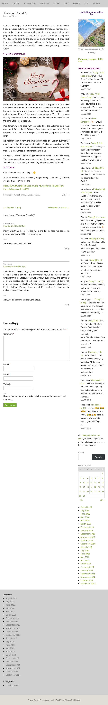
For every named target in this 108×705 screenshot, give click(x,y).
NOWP (56, 3)
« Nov (80, 499)
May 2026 (85, 517)
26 (91, 491)
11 (88, 482)
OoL (87, 3)
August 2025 (86, 547)
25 (88, 491)
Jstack (76, 3)
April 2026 (85, 520)
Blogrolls (29, 3)
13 (95, 482)
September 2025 (88, 543)
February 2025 (87, 567)
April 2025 (85, 560)
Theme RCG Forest (72, 700)
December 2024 (88, 573)
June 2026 (85, 513)
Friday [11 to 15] (96, 238)
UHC (66, 3)
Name (6, 364)
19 (91, 487)
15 (103, 482)
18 (88, 487)
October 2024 (87, 580)
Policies (44, 3)
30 (80, 495)
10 (84, 482)
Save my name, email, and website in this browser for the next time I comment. (34, 397)
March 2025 (86, 563)
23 (80, 491)
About (15, 3)
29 (103, 491)
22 (103, 487)
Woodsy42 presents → (58, 207)
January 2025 (87, 570)
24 (84, 491)
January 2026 (87, 530)
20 (95, 487)
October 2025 (87, 540)
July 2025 (85, 550)
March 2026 (86, 523)
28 (99, 491)
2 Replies (65, 195)
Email (6, 374)
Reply (67, 248)
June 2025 (85, 553)
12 (91, 482)
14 (99, 482)
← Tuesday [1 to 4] (12, 207)
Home (5, 3)
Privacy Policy (33, 700)
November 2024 (88, 577)
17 (84, 487)
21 (99, 487)
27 (95, 491)
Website (7, 383)
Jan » (102, 499)
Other (96, 3)
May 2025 (85, 557)
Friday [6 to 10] (96, 259)
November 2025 (88, 537)
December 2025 (88, 533)
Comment (8, 333)
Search (81, 452)
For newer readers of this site (90, 60)
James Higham (19, 195)
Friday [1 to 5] (94, 320)
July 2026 (85, 510)
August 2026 (86, 507)
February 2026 (87, 527)
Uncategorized (33, 195)
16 (80, 487)
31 (84, 495)
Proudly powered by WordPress (52, 700)
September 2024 (88, 583)
